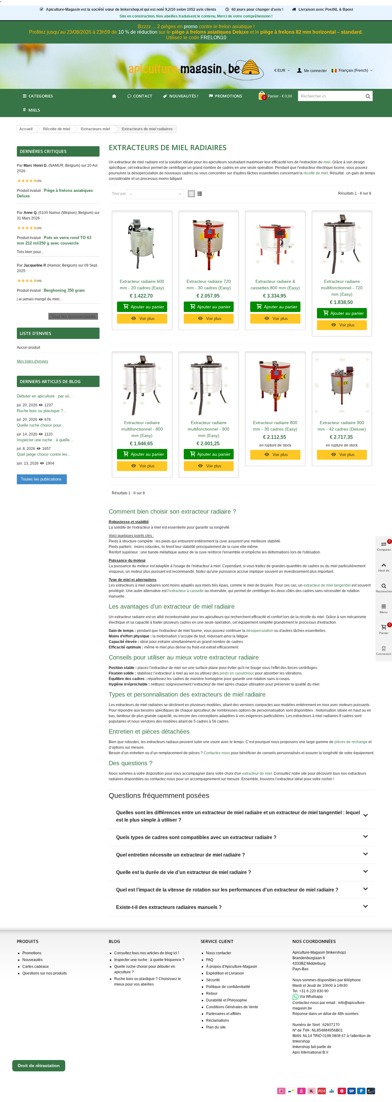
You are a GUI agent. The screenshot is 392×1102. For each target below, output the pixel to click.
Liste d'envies (35, 333)
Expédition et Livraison (225, 973)
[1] (19, 181)
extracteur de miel (257, 773)
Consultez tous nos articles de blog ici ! (146, 953)
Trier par (119, 194)
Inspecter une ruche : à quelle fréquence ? (149, 960)
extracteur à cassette (186, 591)
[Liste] (199, 193)
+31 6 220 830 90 (314, 991)
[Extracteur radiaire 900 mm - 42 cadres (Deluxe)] (342, 385)
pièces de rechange (351, 742)
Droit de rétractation (39, 1065)
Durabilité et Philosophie (226, 1000)
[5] (35, 181)
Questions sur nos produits (44, 973)
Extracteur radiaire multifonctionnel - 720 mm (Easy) (342, 288)
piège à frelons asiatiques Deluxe (210, 32)
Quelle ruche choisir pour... (40, 425)
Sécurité (213, 980)
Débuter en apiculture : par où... (45, 396)
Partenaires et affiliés (223, 1014)
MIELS (34, 110)
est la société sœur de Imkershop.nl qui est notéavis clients (131, 9)
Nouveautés (32, 960)
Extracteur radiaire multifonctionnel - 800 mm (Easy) (142, 429)
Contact (143, 96)
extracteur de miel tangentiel (327, 585)
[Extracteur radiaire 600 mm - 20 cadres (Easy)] (142, 245)
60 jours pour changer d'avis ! (257, 9)
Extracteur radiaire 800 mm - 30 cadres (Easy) (275, 425)
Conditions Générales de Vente (232, 1007)
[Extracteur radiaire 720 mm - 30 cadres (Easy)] (209, 245)
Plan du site (216, 1027)
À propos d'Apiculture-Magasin (231, 966)
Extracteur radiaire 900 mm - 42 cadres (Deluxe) (342, 425)
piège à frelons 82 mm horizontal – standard (311, 32)
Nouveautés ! (183, 96)
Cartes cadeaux (35, 966)
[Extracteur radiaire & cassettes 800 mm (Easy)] (275, 245)
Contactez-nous (217, 753)
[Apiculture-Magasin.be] (196, 70)
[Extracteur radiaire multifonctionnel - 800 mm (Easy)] (142, 385)
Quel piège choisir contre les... (44, 454)
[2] (23, 181)
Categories (40, 96)
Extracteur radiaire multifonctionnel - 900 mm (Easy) (208, 429)
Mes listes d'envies (32, 361)
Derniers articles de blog (50, 381)
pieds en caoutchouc (237, 673)
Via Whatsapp (311, 996)
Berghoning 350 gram (65, 290)
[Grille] (191, 193)
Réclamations (217, 1020)
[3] (27, 181)
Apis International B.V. (310, 1052)
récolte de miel (315, 173)
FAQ (209, 960)
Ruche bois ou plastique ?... (41, 410)
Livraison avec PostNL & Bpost (326, 9)
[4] (31, 181)
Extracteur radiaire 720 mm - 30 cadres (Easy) (209, 284)
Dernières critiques (43, 151)
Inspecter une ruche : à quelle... (45, 440)
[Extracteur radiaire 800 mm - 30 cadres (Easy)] (275, 385)
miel (326, 162)
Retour (211, 993)
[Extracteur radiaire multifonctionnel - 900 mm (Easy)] (209, 385)
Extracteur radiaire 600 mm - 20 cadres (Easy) (142, 284)
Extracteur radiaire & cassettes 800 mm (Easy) (275, 284)
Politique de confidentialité (228, 987)
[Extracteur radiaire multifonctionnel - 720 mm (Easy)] (342, 245)
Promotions (228, 96)
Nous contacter (218, 953)
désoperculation (259, 631)
